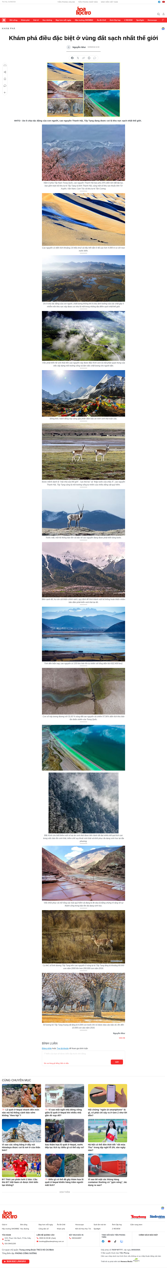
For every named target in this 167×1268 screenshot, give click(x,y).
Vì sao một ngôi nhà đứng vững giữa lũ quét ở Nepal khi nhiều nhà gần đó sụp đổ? (63, 1112)
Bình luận (5, 85)
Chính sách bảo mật (148, 1235)
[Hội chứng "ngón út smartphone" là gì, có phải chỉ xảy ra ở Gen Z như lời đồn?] (107, 1095)
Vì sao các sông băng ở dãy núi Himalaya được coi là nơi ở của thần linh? (21, 1147)
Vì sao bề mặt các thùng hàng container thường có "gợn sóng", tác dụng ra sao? (107, 1182)
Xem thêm (163, 20)
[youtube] (163, 2)
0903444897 (77, 1238)
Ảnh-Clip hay (115, 20)
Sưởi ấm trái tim (100, 1225)
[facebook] (159, 2)
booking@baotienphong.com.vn (51, 1241)
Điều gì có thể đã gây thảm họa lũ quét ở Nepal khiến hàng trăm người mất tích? (64, 1182)
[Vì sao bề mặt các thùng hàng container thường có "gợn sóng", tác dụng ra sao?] (107, 1165)
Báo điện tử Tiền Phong (83, 11)
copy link (83, 58)
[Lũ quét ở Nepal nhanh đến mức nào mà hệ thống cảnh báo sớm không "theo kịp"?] (21, 1095)
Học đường (47, 20)
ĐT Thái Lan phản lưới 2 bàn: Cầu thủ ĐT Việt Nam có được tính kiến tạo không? (20, 1182)
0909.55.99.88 (44, 1238)
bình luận (94, 58)
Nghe (5, 65)
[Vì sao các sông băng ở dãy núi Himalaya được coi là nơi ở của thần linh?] (21, 1130)
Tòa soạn (6, 1235)
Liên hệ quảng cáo (45, 1235)
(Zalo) (53, 1238)
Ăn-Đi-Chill (101, 20)
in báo (89, 58)
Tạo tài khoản (63, 1048)
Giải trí (36, 20)
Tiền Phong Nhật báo (88, 2)
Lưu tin (5, 79)
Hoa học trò (9, 1214)
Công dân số (44, 1229)
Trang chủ (4, 20)
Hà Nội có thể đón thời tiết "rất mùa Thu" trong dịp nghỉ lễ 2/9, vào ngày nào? (106, 1147)
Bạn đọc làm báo (16, 1261)
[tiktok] (116, 1241)
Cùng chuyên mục (16, 1080)
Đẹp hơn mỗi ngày (63, 20)
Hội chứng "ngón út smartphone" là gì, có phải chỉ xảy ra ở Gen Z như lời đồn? (107, 1112)
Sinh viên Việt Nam (109, 2)
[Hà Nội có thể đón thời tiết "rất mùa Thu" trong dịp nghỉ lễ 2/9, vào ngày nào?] (107, 1130)
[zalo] (123, 1241)
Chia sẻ (5, 72)
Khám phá (25, 20)
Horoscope (152, 20)
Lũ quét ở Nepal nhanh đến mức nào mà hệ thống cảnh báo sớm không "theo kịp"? (20, 1112)
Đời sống (13, 20)
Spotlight (140, 20)
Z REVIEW (128, 20)
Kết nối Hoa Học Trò (83, 1229)
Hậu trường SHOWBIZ (84, 20)
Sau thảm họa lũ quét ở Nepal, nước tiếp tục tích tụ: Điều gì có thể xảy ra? (64, 1146)
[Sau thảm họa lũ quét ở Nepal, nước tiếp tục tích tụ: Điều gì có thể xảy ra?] (64, 1130)
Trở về (5, 92)
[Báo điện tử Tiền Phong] (138, 1217)
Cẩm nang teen (136, 1225)
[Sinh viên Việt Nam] (157, 1217)
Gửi (117, 1062)
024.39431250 (10, 1244)
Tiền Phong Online (66, 2)
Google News (163, 29)
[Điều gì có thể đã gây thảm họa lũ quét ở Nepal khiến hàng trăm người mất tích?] (64, 1165)
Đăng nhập (47, 1048)
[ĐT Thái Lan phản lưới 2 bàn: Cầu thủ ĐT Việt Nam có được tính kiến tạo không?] (21, 1165)
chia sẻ (72, 58)
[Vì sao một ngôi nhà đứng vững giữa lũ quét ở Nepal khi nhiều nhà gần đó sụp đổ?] (64, 1095)
